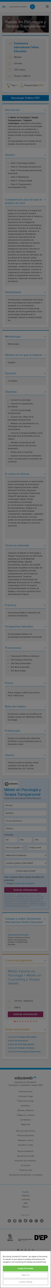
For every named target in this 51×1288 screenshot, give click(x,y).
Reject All (25, 1275)
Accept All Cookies (25, 1268)
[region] (25, 1269)
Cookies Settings (25, 1282)
